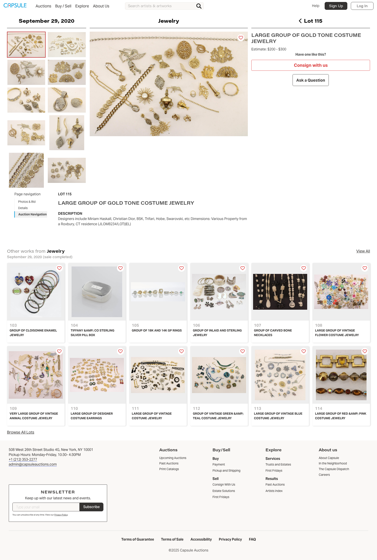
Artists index (274, 491)
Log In (362, 5)
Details (23, 208)
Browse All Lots (20, 432)
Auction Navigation (32, 214)
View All (363, 251)
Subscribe (91, 507)
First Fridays (220, 497)
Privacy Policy (61, 514)
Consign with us (311, 65)
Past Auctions (275, 484)
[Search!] (199, 6)
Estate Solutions (223, 491)
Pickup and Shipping (226, 470)
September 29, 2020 (46, 20)
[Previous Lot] (300, 20)
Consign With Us (223, 484)
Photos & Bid (27, 202)
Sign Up (336, 5)
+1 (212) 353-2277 (23, 459)
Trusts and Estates (278, 464)
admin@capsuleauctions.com (33, 464)
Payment (218, 464)
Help (315, 5)
